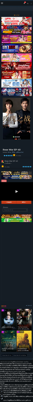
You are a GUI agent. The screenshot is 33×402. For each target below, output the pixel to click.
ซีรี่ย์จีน (13, 152)
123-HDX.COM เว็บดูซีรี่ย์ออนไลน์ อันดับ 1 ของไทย (15, 362)
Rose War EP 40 (11, 161)
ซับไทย (9, 152)
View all (29, 305)
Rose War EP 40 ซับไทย (19, 355)
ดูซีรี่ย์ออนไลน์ (19, 152)
